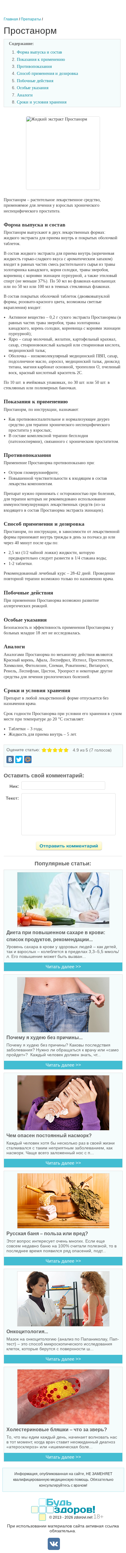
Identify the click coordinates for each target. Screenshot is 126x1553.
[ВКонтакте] (10, 759)
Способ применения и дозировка (47, 73)
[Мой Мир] (27, 759)
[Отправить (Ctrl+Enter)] (72, 846)
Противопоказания (34, 66)
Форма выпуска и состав (39, 52)
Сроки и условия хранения (41, 102)
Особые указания (32, 88)
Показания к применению (41, 59)
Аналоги (25, 95)
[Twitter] (19, 759)
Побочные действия (35, 81)
